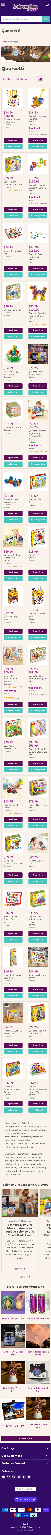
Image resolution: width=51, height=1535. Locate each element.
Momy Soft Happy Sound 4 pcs (12, 976)
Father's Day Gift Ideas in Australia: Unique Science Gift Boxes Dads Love (20, 1230)
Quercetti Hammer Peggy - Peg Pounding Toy (37, 433)
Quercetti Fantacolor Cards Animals (12, 1089)
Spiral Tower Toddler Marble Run (13, 183)
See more (24, 1277)
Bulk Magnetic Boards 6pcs (10, 918)
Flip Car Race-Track (37, 805)
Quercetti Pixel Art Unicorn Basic (37, 1032)
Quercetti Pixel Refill (11, 618)
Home (4, 42)
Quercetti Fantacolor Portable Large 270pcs (37, 1089)
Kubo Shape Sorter (12, 427)
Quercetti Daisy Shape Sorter (35, 373)
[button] (34, 128)
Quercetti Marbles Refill (36, 615)
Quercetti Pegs (35, 499)
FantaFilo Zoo (34, 555)
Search (25, 1524)
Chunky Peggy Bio (12, 310)
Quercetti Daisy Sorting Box (11, 373)
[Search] (46, 19)
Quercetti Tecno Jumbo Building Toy (37, 677)
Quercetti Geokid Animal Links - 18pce (36, 919)
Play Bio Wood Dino (35, 862)
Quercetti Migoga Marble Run (12, 120)
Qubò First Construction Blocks (13, 862)
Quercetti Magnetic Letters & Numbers (37, 186)
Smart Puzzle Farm (37, 975)
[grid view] (40, 79)
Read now (18, 1268)
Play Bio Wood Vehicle (11, 806)
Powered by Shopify (25, 1530)
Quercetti (7, 124)
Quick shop (13, 140)
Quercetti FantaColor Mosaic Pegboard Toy (12, 678)
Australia (24, 1489)
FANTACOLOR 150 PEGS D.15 (13, 1032)
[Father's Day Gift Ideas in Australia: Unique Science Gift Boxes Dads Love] (20, 1203)
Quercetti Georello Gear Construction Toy (37, 316)
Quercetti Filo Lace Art (12, 252)
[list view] (46, 79)
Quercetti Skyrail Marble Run (36, 255)
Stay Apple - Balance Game (11, 747)
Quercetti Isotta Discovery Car (11, 501)
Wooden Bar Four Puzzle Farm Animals (12, 558)
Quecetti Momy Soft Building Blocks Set (37, 750)
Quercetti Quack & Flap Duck (37, 117)
